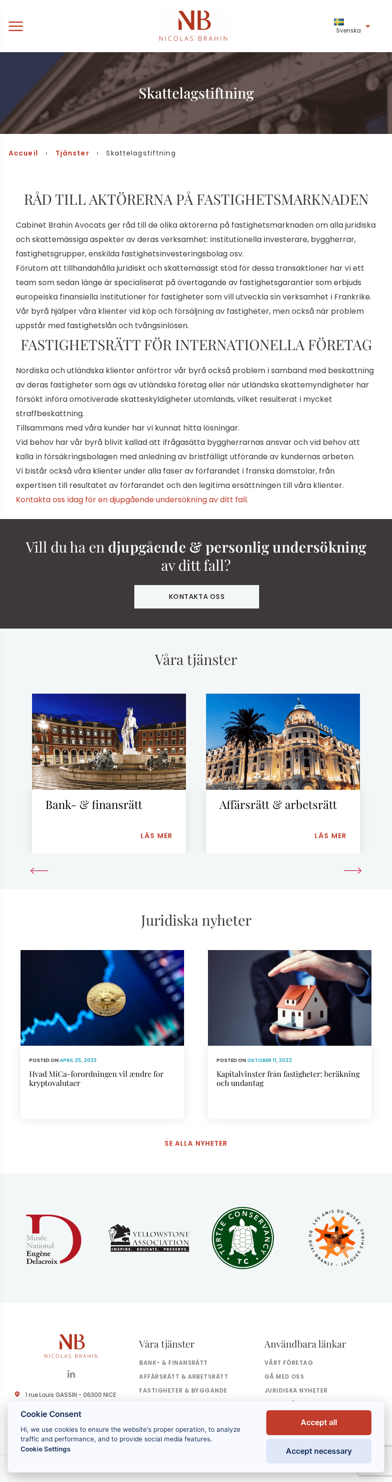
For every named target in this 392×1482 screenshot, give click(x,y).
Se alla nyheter (196, 1143)
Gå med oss (284, 1376)
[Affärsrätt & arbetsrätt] (283, 773)
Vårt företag (289, 1363)
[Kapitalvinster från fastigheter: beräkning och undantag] (289, 1034)
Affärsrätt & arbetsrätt (183, 1376)
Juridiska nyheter (296, 1390)
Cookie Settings (45, 1449)
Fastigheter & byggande (183, 1390)
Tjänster (72, 153)
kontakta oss (197, 596)
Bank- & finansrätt (173, 1363)
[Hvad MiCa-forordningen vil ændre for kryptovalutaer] (102, 1034)
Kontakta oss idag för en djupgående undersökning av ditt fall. (132, 499)
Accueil (23, 153)
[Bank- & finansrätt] (109, 773)
